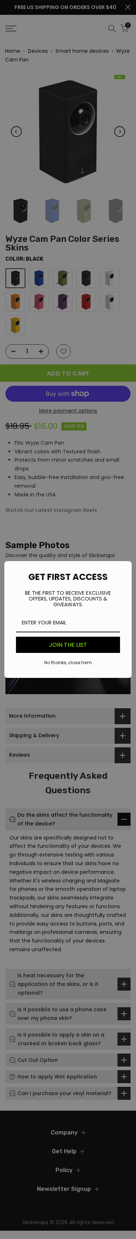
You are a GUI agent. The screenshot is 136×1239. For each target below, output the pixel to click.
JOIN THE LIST (68, 645)
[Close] (123, 569)
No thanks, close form (68, 662)
